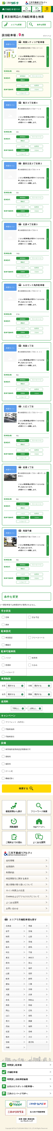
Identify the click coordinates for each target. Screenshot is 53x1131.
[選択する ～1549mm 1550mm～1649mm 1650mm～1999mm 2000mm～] (15, 694)
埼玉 (7, 952)
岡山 (7, 1010)
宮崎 (7, 1042)
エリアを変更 (16, 24)
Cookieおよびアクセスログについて (22, 896)
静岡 (30, 978)
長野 (30, 973)
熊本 (7, 1036)
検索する (23, 788)
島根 (30, 1005)
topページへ (39, 826)
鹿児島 (31, 1042)
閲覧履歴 (14, 826)
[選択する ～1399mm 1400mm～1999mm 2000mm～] (42, 685)
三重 (30, 984)
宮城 (30, 931)
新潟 (7, 962)
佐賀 (7, 1031)
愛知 (7, 984)
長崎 (30, 1031)
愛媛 (30, 1021)
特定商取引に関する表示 (17, 878)
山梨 (7, 973)
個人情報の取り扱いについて (19, 884)
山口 (7, 1015)
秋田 (7, 936)
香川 (7, 1021)
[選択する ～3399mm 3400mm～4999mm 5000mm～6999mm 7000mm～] (15, 685)
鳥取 (7, 1005)
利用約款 (10, 872)
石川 (7, 968)
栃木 (7, 947)
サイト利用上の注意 (15, 890)
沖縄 (7, 1047)
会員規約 (10, 866)
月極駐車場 (12, 1072)
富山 (30, 962)
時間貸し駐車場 (14, 1064)
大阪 (7, 994)
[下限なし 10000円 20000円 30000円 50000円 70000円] (18, 708)
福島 (7, 941)
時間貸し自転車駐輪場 (17, 1079)
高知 (7, 1026)
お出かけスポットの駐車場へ (20, 1086)
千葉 (30, 952)
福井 (30, 968)
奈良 (7, 1000)
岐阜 (7, 978)
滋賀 (7, 989)
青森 (30, 925)
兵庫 (30, 994)
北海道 (8, 925)
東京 (7, 957)
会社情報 (10, 860)
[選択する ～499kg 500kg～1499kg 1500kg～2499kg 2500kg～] (42, 694)
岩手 (7, 931)
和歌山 (31, 1000)
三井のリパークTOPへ (17, 1093)
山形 (30, 936)
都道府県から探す (14, 811)
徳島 (30, 1015)
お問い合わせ (12, 908)
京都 (30, 989)
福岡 (30, 1026)
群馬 (30, 947)
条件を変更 (41, 24)
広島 (30, 1010)
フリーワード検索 (39, 811)
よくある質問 (39, 842)
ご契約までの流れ (14, 842)
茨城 (30, 941)
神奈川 (31, 957)
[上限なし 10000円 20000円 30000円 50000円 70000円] (35, 708)
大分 (30, 1036)
